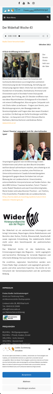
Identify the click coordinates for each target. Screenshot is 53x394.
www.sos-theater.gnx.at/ (12, 199)
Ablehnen (26, 381)
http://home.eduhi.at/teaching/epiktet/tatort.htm (24, 197)
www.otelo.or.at (9, 123)
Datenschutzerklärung (15, 312)
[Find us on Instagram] (33, 3)
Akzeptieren (26, 375)
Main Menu (11, 17)
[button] (49, 349)
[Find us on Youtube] (23, 3)
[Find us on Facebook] (19, 3)
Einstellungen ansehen (26, 388)
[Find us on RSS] (28, 3)
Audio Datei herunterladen (13, 41)
